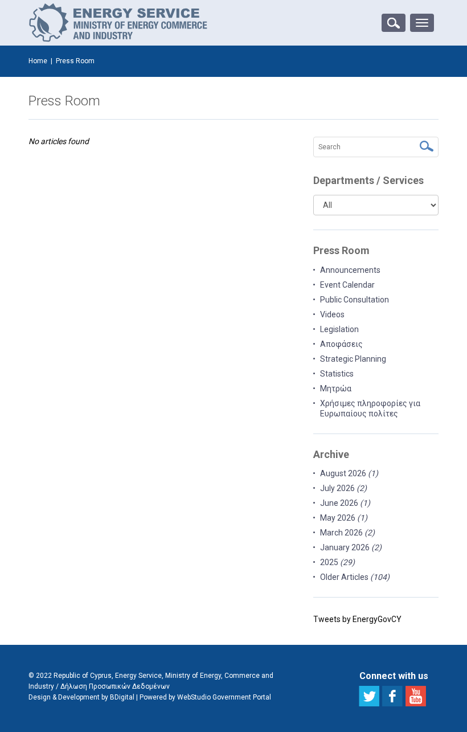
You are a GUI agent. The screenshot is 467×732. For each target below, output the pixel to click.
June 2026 (345, 503)
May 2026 (343, 517)
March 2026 (347, 532)
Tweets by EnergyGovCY (357, 619)
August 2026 (349, 473)
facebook (392, 696)
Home (37, 61)
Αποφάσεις (341, 344)
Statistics (337, 373)
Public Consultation (354, 299)
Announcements (350, 270)
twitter (369, 696)
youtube (415, 696)
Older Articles (355, 577)
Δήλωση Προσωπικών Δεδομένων (115, 686)
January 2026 (351, 547)
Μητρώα (335, 388)
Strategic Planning (353, 358)
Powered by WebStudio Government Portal (205, 697)
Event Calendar (347, 284)
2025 (337, 562)
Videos (332, 314)
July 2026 (343, 488)
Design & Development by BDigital (81, 697)
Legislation (339, 329)
